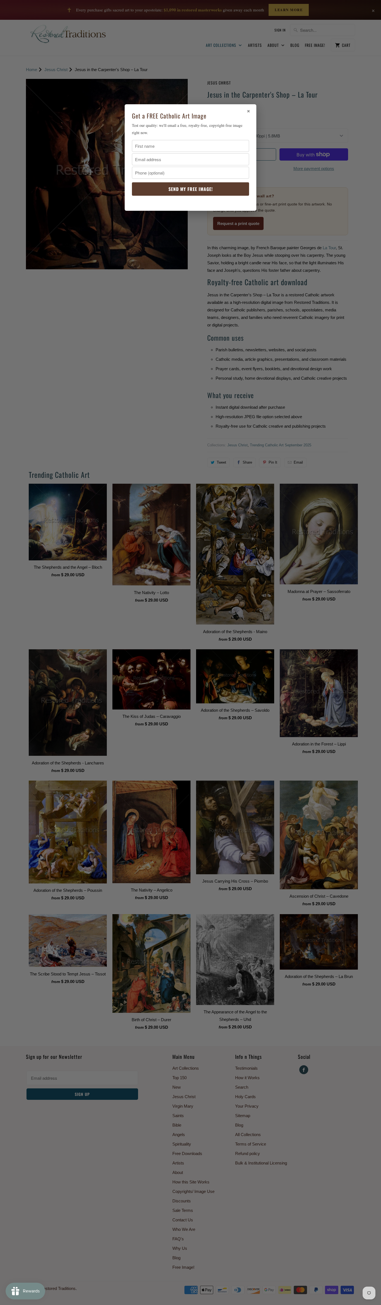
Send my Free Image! (190, 189)
